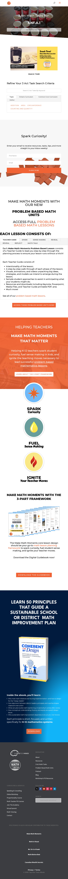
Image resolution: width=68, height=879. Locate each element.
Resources (39, 761)
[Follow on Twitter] (37, 788)
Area (23, 105)
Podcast (38, 771)
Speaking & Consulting (14, 791)
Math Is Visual (34, 842)
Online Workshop (12, 794)
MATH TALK (33, 243)
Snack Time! (34, 74)
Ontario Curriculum (26, 97)
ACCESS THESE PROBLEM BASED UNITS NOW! (34, 305)
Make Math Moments (34, 834)
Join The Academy (13, 805)
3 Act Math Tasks (41, 764)
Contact (9, 815)
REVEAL (54, 240)
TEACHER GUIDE (9, 240)
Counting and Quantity (21, 109)
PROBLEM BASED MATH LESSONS (34, 223)
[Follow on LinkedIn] (54, 788)
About (37, 757)
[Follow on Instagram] (47, 788)
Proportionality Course (14, 798)
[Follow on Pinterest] (51, 788)
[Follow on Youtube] (44, 788)
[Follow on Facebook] (40, 788)
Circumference (34, 105)
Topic (12, 97)
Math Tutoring (11, 812)
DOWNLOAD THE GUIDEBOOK (34, 575)
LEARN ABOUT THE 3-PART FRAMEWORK (34, 374)
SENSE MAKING (39, 240)
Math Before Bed (34, 854)
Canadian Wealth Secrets (34, 862)
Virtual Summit (12, 808)
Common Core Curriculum (47, 97)
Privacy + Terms (34, 870)
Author (12, 100)
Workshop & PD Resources (44, 778)
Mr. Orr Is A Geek (34, 849)
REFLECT (18, 243)
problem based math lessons (30, 296)
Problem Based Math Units (44, 768)
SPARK (25, 240)
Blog (37, 775)
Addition (15, 105)
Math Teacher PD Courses (15, 801)
